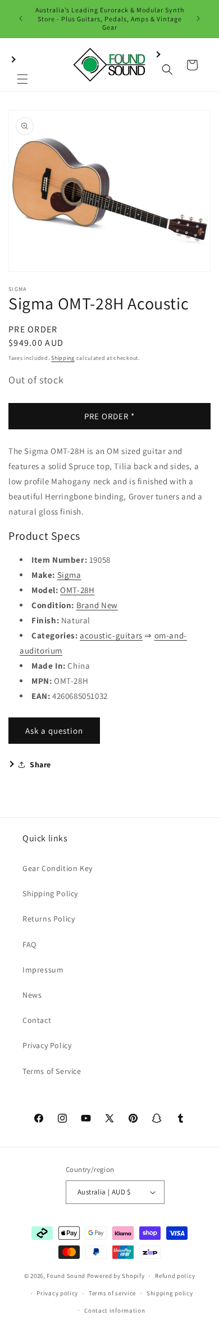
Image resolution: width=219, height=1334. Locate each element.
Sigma (69, 574)
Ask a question (54, 730)
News (32, 995)
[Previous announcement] (20, 18)
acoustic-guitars (111, 635)
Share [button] (40, 764)
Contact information (114, 1310)
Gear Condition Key (57, 868)
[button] (22, 65)
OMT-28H (77, 590)
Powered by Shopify (116, 1276)
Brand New (97, 605)
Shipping (63, 358)
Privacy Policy (46, 1045)
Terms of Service (51, 1071)
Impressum (42, 970)
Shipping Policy (50, 893)
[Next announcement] (198, 18)
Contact (36, 1020)
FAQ (29, 944)
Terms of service (112, 1293)
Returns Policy (48, 919)
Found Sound (66, 1276)
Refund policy (175, 1276)
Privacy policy (57, 1293)
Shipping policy (170, 1293)
